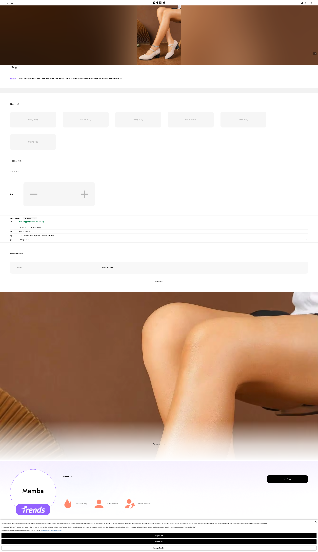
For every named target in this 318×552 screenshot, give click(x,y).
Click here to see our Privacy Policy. (51, 530)
